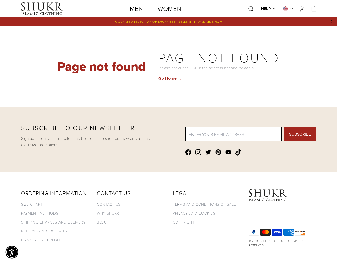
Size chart (32, 204)
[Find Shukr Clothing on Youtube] (228, 152)
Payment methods (39, 213)
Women (169, 8)
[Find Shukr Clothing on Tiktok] (238, 152)
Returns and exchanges (46, 231)
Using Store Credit (41, 239)
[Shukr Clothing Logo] (42, 8)
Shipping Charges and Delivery (53, 222)
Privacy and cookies (194, 213)
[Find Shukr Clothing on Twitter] (208, 152)
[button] (11, 252)
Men (136, 8)
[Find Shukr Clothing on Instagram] (198, 152)
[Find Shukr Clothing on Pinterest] (218, 152)
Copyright (183, 222)
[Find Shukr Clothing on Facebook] (188, 152)
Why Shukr (108, 213)
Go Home (170, 78)
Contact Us (109, 204)
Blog (102, 222)
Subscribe (300, 134)
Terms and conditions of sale (204, 204)
